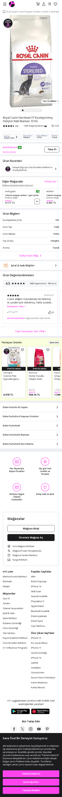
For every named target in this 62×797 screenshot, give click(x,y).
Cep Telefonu (38, 626)
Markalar (7, 581)
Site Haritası (9, 633)
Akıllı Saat (36, 591)
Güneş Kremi (37, 672)
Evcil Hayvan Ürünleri (30, 11)
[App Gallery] (40, 711)
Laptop (34, 662)
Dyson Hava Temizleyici (43, 677)
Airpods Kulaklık (39, 596)
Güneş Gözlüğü (39, 653)
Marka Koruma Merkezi (15, 576)
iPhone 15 (36, 638)
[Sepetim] (38, 4)
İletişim (6, 586)
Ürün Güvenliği (10, 628)
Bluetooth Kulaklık (40, 611)
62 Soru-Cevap (9, 151)
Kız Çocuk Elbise (39, 643)
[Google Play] (20, 711)
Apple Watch (37, 606)
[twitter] (22, 731)
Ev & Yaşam (12, 11)
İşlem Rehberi (10, 618)
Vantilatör (36, 667)
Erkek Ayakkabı (39, 616)
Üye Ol (6, 598)
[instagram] (30, 731)
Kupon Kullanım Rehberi (15, 638)
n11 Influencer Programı (15, 648)
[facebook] (14, 731)
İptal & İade (9, 613)
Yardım (6, 603)
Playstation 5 (37, 601)
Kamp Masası (38, 687)
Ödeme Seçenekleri (13, 608)
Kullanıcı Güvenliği (12, 623)
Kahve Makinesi (39, 682)
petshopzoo (10, 147)
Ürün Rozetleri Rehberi (14, 643)
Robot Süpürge (38, 581)
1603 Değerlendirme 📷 (35, 126)
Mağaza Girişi (31, 528)
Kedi (46, 11)
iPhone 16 (36, 658)
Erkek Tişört (37, 621)
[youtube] (38, 731)
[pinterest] (47, 731)
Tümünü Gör (50, 181)
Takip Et (52, 149)
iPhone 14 (36, 586)
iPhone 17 (36, 648)
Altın (33, 576)
